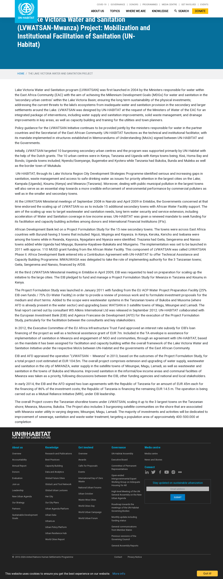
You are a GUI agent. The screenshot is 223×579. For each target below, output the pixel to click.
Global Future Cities (55, 478)
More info (119, 573)
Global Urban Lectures (56, 490)
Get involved (188, 4)
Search (183, 11)
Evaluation (17, 478)
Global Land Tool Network (58, 484)
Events (204, 4)
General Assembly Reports (125, 545)
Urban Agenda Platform (57, 508)
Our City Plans (52, 502)
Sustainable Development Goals (25, 517)
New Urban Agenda (22, 496)
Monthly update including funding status (124, 519)
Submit (178, 497)
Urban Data (50, 515)
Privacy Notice (135, 557)
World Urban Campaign (90, 512)
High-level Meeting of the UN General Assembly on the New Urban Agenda (127, 494)
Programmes (150, 4)
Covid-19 (101, 4)
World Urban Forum (88, 518)
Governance (118, 4)
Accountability (19, 459)
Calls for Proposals (88, 465)
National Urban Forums (89, 487)
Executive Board (120, 459)
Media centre (169, 4)
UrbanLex (50, 521)
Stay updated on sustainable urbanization (178, 483)
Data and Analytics (54, 472)
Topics (115, 11)
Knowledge (160, 11)
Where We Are (136, 11)
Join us (16, 484)
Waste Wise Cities (87, 499)
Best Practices (52, 459)
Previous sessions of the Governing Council (124, 538)
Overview (16, 453)
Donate (200, 11)
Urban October (85, 493)
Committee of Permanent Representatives (124, 467)
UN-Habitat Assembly (122, 453)
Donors (133, 4)
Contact (118, 557)
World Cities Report (55, 539)
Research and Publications (58, 453)
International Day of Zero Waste (90, 480)
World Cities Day (86, 506)
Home (20, 73)
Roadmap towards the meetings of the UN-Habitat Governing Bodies (125, 507)
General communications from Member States (124, 528)
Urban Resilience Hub (56, 533)
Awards (82, 459)
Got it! (207, 573)
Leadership (18, 490)
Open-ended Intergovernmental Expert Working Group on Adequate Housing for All (126, 480)
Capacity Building (54, 465)
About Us (97, 11)
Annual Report (19, 465)
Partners (16, 508)
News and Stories (153, 459)
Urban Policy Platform (56, 527)
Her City (49, 496)
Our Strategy (18, 502)
